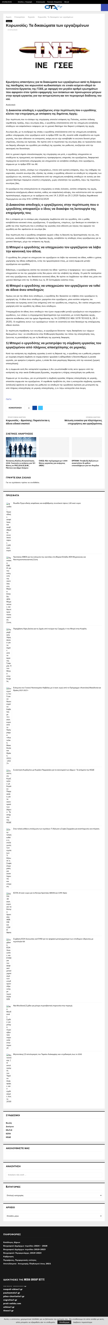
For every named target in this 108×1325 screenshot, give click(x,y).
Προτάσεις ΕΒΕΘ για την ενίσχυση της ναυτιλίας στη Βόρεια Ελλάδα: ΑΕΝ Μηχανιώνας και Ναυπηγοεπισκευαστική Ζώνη (49, 558)
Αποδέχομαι (64, 1322)
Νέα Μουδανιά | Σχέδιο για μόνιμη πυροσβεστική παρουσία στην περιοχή (42, 1005)
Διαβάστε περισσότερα (82, 1322)
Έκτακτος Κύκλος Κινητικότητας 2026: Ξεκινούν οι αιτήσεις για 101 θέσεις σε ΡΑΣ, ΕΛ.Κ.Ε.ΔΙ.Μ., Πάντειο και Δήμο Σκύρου (20, 464)
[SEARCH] (99, 1174)
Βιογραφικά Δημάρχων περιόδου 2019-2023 (24, 1249)
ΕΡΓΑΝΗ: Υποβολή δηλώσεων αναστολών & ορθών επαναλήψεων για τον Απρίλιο (85, 463)
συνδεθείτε (34, 482)
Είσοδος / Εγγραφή (24, 2)
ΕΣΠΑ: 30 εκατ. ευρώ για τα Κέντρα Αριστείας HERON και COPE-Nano (40, 892)
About (66, 2)
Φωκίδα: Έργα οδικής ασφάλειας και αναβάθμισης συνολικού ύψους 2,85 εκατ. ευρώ (47, 503)
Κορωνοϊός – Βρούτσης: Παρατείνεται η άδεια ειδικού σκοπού (28, 422)
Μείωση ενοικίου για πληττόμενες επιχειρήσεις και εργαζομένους (83, 422)
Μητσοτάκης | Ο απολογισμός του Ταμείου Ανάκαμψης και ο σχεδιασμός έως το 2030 (47, 1054)
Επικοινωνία (40, 2)
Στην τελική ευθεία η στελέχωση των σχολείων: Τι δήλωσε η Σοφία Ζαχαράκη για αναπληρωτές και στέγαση (56, 828)
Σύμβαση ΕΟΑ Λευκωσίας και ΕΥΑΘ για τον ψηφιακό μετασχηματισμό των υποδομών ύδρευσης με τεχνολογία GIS (53, 940)
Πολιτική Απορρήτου (54, 2)
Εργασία (9, 21)
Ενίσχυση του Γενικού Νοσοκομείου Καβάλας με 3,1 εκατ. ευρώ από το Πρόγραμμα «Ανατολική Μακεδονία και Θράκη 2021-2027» (57, 689)
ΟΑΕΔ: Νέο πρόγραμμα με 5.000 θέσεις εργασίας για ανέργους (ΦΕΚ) (53, 463)
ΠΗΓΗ (8, 399)
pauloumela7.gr (11, 1297)
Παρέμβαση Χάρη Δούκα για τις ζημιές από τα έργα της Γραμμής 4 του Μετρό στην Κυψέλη (50, 628)
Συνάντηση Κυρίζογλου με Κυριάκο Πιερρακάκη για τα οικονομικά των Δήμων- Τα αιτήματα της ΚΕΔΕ (53, 769)
